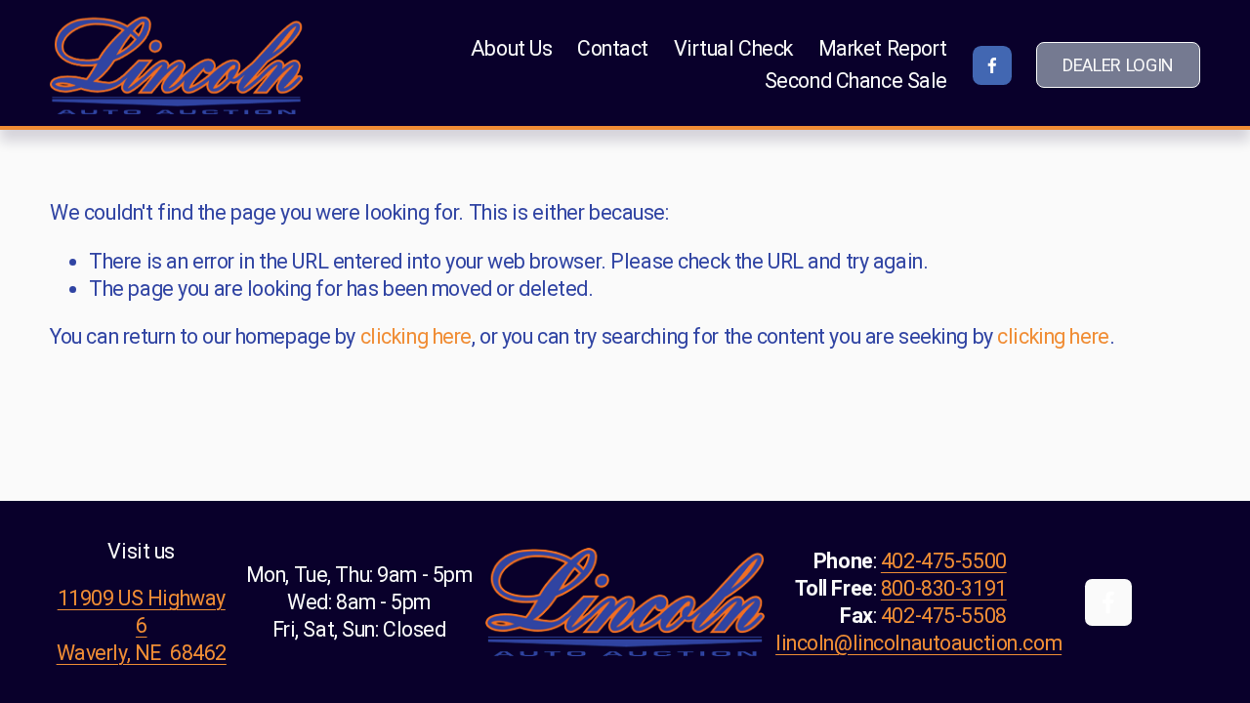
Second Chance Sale (856, 80)
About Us (512, 48)
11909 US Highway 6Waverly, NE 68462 (142, 625)
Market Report (882, 48)
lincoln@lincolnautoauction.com (918, 643)
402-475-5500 (944, 561)
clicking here (416, 336)
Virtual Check (733, 48)
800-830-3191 (944, 588)
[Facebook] (992, 65)
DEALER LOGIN (1118, 65)
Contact (612, 48)
